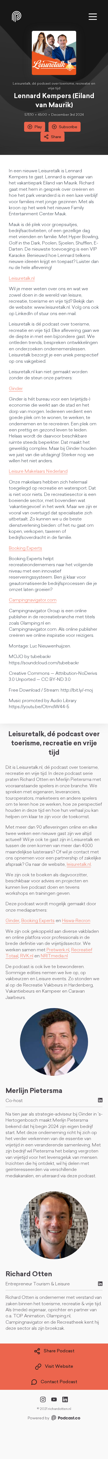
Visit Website (59, 1366)
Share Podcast (59, 1351)
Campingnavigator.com (32, 600)
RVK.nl (26, 956)
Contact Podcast (59, 1382)
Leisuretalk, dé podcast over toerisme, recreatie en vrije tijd (54, 86)
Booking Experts (25, 548)
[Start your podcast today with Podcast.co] (65, 1419)
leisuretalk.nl (79, 864)
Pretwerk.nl (58, 950)
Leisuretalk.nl (22, 278)
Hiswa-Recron (76, 921)
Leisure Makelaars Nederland (38, 471)
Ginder (16, 389)
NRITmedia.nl (54, 956)
